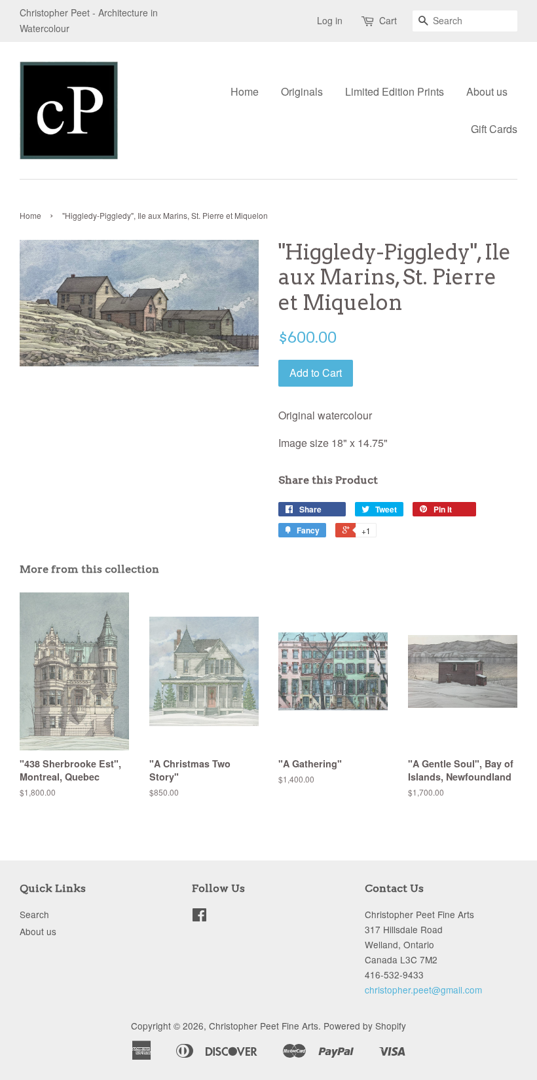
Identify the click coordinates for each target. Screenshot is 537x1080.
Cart (388, 20)
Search (34, 914)
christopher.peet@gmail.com (423, 989)
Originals (302, 91)
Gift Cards (494, 128)
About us (487, 91)
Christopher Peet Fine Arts (263, 1025)
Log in (330, 20)
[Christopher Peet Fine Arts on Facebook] (199, 916)
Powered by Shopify (365, 1025)
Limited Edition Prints (394, 91)
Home (245, 91)
